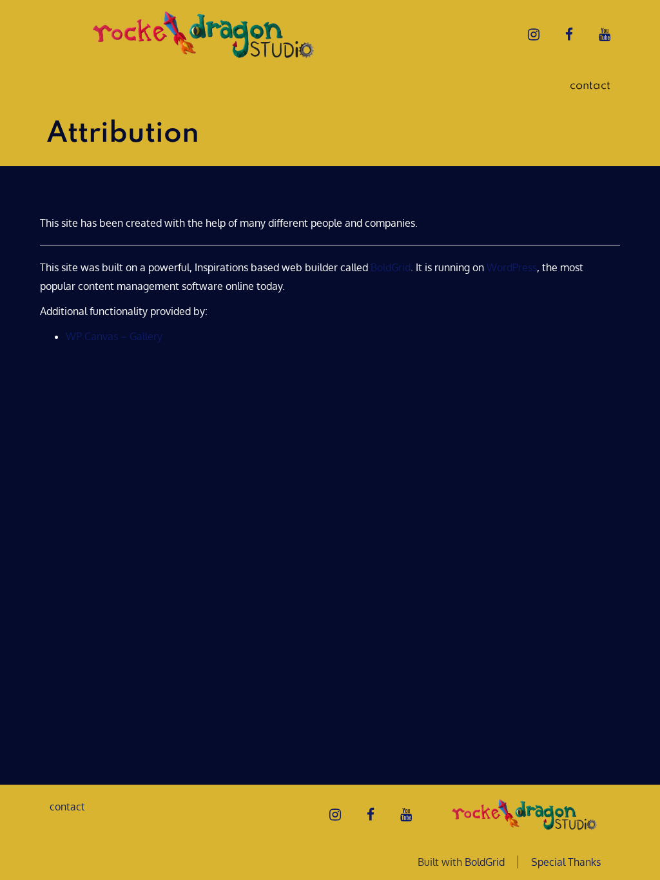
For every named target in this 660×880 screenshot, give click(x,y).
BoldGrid (391, 267)
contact (590, 85)
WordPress (512, 267)
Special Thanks (566, 862)
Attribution (126, 193)
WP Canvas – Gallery (114, 336)
